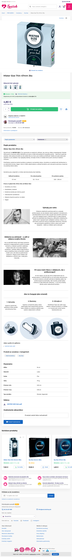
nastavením (33, 554)
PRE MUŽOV (10, 13)
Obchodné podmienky (43, 541)
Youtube (16, 520)
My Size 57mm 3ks (60, 460)
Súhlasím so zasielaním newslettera (11, 499)
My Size (26, 13)
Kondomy (19, 13)
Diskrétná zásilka (41, 531)
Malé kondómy (10, 355)
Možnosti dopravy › (23, 94)
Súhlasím (55, 554)
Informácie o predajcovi (10, 130)
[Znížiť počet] (9, 110)
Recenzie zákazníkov (8, 533)
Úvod (3, 13)
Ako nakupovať (6, 531)
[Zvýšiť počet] (9, 108)
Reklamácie (39, 536)
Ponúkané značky (7, 536)
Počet (6, 109)
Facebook (26, 520)
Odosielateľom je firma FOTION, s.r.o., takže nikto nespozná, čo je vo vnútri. (19, 479)
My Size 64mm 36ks (35, 460)
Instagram (36, 520)
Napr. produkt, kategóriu (39, 6)
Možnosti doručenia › (13, 117)
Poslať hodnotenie (14, 422)
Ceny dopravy (40, 533)
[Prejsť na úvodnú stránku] (10, 6)
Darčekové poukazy (42, 528)
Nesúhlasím (46, 554)
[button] (69, 6)
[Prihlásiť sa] (60, 6)
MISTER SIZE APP (10, 346)
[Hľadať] (30, 7)
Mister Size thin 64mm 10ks (12, 460)
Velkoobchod (40, 538)
